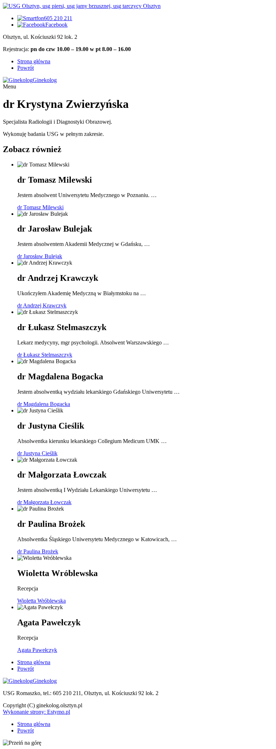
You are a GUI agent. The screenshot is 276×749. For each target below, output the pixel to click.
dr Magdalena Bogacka (43, 404)
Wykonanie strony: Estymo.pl (36, 712)
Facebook (56, 25)
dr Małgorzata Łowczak (44, 502)
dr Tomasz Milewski (40, 207)
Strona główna (33, 61)
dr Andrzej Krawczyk (41, 305)
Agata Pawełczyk (37, 650)
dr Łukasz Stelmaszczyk (44, 355)
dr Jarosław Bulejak (39, 256)
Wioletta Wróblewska (41, 601)
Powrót (25, 68)
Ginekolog (45, 80)
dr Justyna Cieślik (37, 453)
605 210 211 (58, 18)
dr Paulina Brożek (37, 551)
